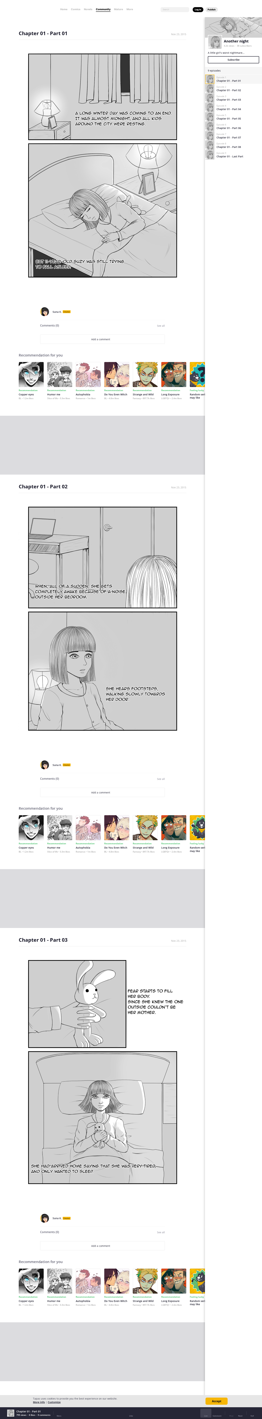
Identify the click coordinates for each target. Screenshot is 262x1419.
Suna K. (57, 311)
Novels (88, 9)
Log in (198, 9)
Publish (212, 9)
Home (63, 9)
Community (103, 9)
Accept (216, 1401)
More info (39, 1402)
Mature (118, 9)
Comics (75, 9)
